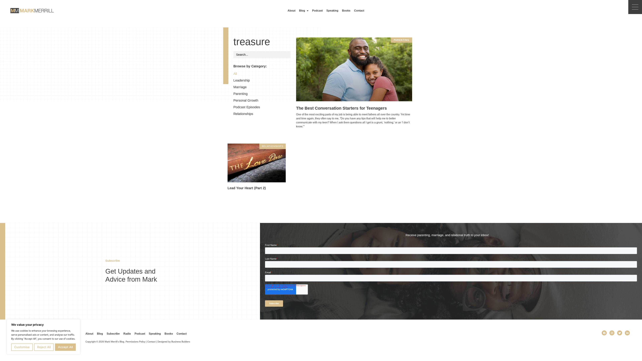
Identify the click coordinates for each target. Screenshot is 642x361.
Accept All (65, 347)
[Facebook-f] (604, 332)
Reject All (44, 347)
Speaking (332, 10)
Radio (127, 333)
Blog (302, 10)
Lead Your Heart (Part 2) (247, 188)
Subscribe (113, 333)
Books (346, 10)
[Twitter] (619, 332)
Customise (22, 347)
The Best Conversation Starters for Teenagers (341, 108)
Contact (359, 10)
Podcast (317, 10)
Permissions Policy (135, 341)
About (291, 10)
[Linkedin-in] (627, 332)
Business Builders (180, 341)
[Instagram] (611, 332)
